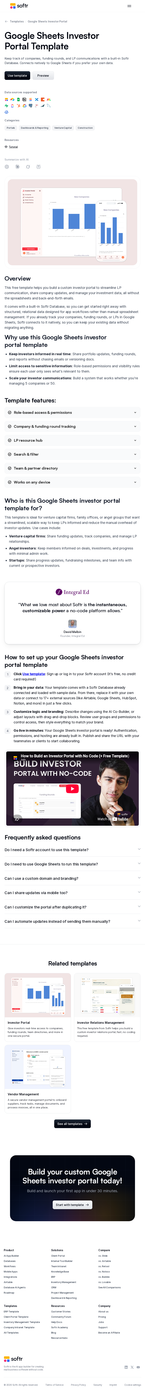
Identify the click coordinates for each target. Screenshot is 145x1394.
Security (97, 1384)
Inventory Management (63, 1282)
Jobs (101, 1322)
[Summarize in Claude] (17, 167)
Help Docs (56, 1322)
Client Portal (58, 1255)
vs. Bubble (104, 1276)
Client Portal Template (16, 1316)
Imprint (113, 1384)
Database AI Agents (15, 1287)
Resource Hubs (59, 1338)
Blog (53, 1332)
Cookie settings (132, 1384)
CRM (53, 1287)
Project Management (62, 1292)
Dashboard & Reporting (64, 1298)
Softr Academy (59, 1327)
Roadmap (9, 1292)
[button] (129, 6)
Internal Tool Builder (62, 1261)
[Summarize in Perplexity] (38, 167)
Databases (10, 1261)
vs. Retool (103, 1266)
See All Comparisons (109, 1287)
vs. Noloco (104, 1271)
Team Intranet (58, 1266)
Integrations (10, 1276)
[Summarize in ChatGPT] (7, 167)
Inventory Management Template (22, 1322)
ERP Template (11, 1311)
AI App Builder (11, 1255)
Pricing (102, 1316)
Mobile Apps (10, 1271)
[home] (19, 6)
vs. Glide (102, 1255)
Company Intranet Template (19, 1327)
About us (103, 1311)
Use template (33, 674)
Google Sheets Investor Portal (47, 21)
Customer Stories (61, 1311)
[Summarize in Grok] (28, 167)
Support (102, 1327)
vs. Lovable (104, 1282)
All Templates (11, 1332)
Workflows (10, 1266)
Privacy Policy (78, 1384)
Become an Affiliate (109, 1332)
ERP (53, 1276)
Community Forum (61, 1316)
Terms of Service (54, 1384)
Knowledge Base (60, 1271)
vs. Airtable (104, 1261)
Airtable (8, 1282)
